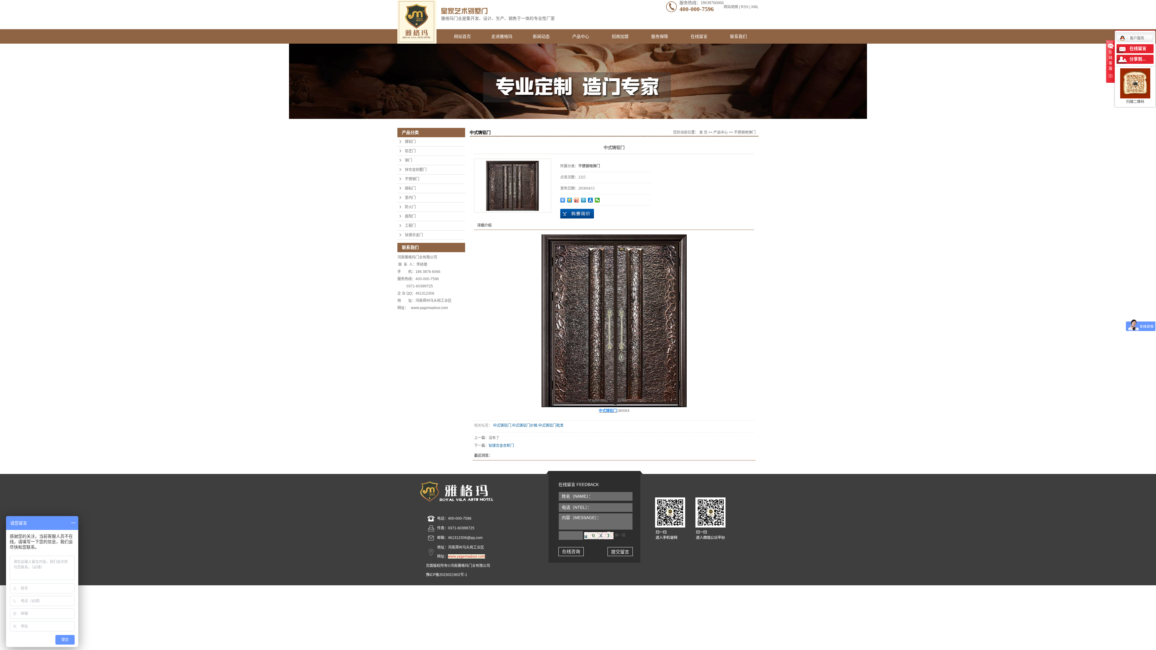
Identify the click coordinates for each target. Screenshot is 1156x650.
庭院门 (410, 216)
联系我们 (738, 36)
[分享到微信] (597, 200)
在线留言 (699, 36)
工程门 (410, 226)
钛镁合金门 (414, 235)
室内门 (410, 198)
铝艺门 (410, 151)
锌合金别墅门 (416, 170)
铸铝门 (410, 142)
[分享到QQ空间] (569, 200)
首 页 (703, 132)
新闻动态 (541, 36)
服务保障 (659, 36)
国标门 (410, 188)
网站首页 (462, 36)
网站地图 (731, 7)
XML (755, 7)
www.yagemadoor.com (466, 556)
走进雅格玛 (501, 36)
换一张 (620, 535)
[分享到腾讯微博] (583, 200)
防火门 (410, 207)
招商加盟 (620, 36)
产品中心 (580, 36)
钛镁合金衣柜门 (501, 446)
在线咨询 (571, 551)
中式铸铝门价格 (524, 425)
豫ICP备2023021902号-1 (446, 575)
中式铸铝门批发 (551, 425)
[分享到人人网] (590, 200)
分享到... (1138, 59)
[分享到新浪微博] (576, 200)
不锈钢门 (412, 179)
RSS (744, 7)
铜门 (408, 160)
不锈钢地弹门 (745, 132)
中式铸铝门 (501, 425)
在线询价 (577, 213)
